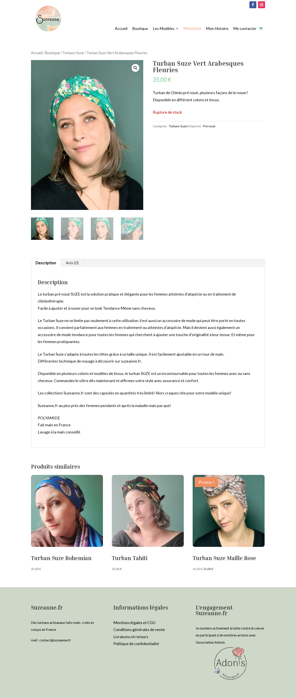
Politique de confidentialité (136, 643)
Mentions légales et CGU (134, 622)
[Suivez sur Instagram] (261, 4)
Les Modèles (163, 29)
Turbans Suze (73, 53)
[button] (135, 68)
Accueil (121, 29)
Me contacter (245, 29)
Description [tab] (46, 262)
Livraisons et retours (130, 636)
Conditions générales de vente (139, 629)
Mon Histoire (217, 29)
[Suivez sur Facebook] (252, 4)
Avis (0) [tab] (72, 262)
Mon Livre (192, 29)
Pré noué (209, 126)
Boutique (140, 29)
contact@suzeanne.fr (55, 640)
